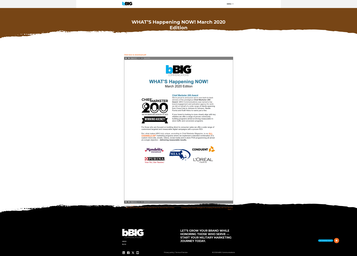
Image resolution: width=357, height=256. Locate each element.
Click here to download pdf (135, 55)
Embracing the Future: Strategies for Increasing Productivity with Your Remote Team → (207, 208)
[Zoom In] (142, 58)
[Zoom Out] (139, 58)
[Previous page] (126, 58)
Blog (124, 244)
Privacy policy (169, 252)
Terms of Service (181, 252)
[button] (123, 252)
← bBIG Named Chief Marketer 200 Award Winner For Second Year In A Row (149, 207)
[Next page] (129, 58)
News (132, 205)
